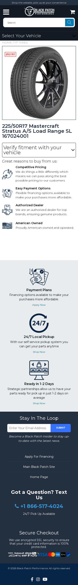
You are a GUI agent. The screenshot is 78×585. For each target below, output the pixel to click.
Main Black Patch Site (39, 467)
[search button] (69, 22)
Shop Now (39, 351)
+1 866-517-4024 (41, 506)
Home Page (39, 477)
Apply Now (39, 304)
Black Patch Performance (32, 568)
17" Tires (21, 42)
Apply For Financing (39, 456)
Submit (60, 427)
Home (7, 42)
